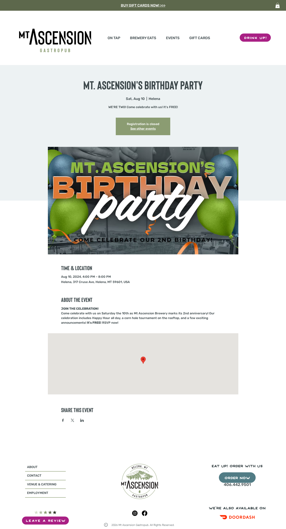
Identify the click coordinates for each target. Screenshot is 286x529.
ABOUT (32, 467)
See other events (143, 128)
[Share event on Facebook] (63, 420)
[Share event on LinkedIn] (82, 420)
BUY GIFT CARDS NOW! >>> (143, 5)
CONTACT (34, 475)
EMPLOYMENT (37, 493)
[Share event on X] (72, 420)
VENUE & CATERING (41, 484)
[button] (277, 5)
